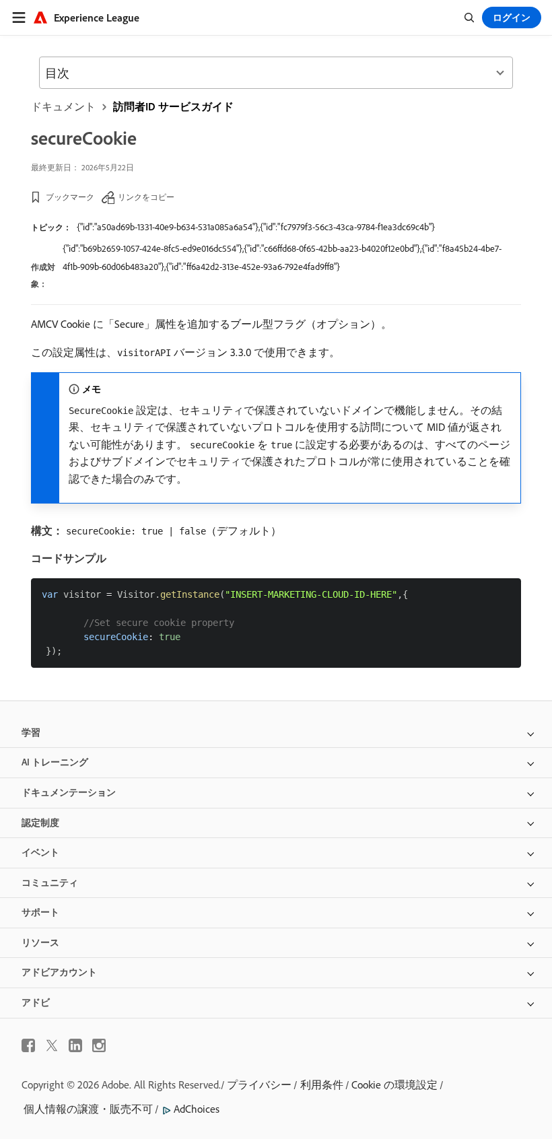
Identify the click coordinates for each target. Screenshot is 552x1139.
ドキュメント (63, 106)
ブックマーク (70, 197)
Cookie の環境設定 (394, 1084)
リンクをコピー (146, 197)
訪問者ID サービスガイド (173, 106)
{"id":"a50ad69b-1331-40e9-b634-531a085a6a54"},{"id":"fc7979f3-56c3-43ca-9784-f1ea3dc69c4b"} (256, 227)
